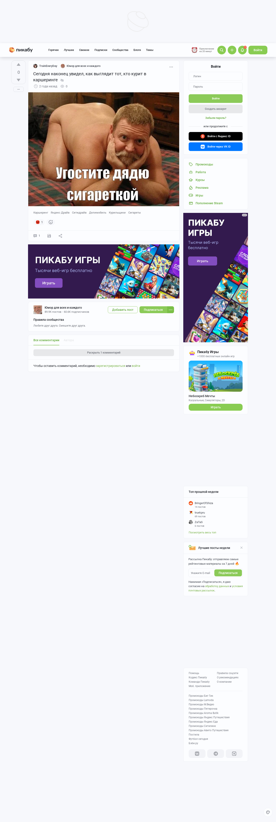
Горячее (53, 50)
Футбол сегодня (198, 738)
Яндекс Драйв (60, 212)
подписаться (228, 573)
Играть (216, 407)
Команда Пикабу (199, 681)
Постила (194, 734)
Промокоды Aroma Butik (203, 713)
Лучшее (69, 50)
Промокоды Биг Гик (201, 695)
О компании (224, 681)
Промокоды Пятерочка (203, 708)
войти (136, 366)
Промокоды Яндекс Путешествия (209, 717)
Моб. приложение (199, 686)
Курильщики (117, 212)
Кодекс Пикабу (198, 677)
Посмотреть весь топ (202, 532)
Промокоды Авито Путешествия (209, 730)
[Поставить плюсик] (18, 64)
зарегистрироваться (110, 366)
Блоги (137, 50)
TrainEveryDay (48, 66)
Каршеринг (40, 212)
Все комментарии (46, 340)
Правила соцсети (227, 673)
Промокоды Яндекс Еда (203, 721)
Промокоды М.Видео (201, 704)
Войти (258, 50)
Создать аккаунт (215, 108)
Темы (149, 50)
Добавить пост (122, 309)
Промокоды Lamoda (201, 700)
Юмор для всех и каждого (63, 307)
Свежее (84, 50)
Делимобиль (97, 212)
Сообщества (120, 50)
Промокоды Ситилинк (202, 726)
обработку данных (217, 586)
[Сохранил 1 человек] (49, 236)
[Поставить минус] (18, 80)
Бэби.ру (193, 743)
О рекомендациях (227, 677)
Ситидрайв (79, 212)
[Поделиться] (60, 236)
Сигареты (134, 212)
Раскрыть (103, 352)
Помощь (194, 673)
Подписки (100, 50)
